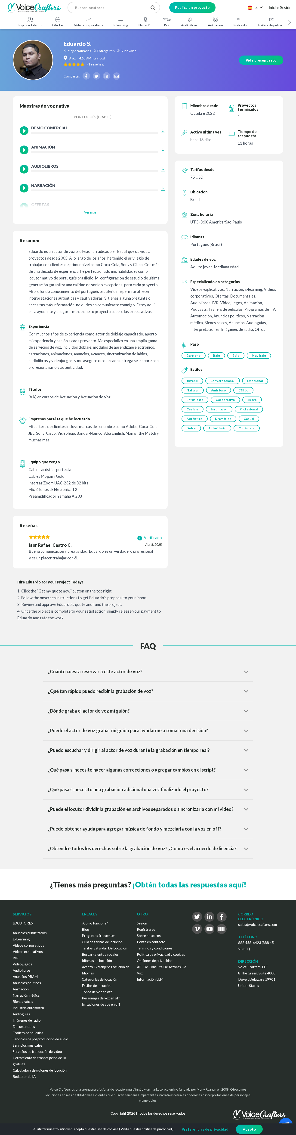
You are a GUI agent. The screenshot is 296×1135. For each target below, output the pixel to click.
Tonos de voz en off (97, 992)
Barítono (193, 355)
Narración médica (26, 995)
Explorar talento (30, 25)
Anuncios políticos (27, 983)
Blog (85, 929)
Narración (145, 25)
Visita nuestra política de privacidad (146, 1129)
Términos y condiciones (155, 948)
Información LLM (150, 979)
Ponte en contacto (151, 942)
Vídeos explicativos (28, 951)
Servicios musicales (27, 1045)
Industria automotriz (28, 1008)
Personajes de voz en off (101, 998)
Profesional (249, 409)
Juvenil (192, 381)
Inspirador (219, 409)
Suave (252, 400)
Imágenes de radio (27, 1020)
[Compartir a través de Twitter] (96, 76)
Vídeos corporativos (88, 25)
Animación (215, 25)
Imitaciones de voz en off (101, 1004)
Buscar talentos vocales (100, 954)
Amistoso (218, 390)
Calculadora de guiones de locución (40, 1070)
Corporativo (225, 400)
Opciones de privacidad (155, 960)
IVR (167, 25)
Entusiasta (195, 400)
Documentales (24, 1026)
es (257, 7)
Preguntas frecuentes (98, 935)
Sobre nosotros (149, 935)
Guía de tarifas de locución (102, 942)
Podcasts (240, 25)
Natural (193, 390)
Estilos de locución (96, 985)
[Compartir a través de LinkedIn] (106, 76)
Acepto (249, 1129)
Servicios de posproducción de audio (40, 1039)
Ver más (90, 212)
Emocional (255, 381)
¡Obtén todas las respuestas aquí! (189, 884)
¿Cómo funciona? (95, 923)
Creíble (192, 409)
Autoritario (217, 428)
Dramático (223, 419)
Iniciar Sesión (280, 7)
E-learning (121, 25)
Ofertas (58, 25)
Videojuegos (22, 964)
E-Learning (21, 939)
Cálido (243, 390)
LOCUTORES (23, 923)
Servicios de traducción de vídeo (37, 1051)
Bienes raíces (23, 1001)
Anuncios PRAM (25, 976)
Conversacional (222, 381)
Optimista (247, 428)
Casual (249, 419)
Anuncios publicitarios (30, 933)
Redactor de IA (24, 1076)
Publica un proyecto (192, 7)
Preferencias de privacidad (205, 1129)
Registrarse (146, 929)
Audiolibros (189, 25)
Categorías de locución (99, 979)
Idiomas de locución (97, 960)
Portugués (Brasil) (92, 117)
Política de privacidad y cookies (161, 954)
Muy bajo (259, 355)
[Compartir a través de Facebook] (86, 76)
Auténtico (195, 419)
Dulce (191, 428)
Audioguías (21, 1014)
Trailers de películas (271, 25)
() (95, 64)
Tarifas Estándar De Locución (104, 948)
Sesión (142, 923)
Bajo (216, 355)
